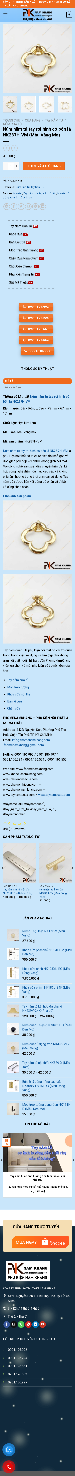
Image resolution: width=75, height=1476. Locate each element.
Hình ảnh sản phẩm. (17, 496)
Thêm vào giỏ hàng (44, 166)
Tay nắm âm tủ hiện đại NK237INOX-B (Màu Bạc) (17, 891)
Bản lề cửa (14, 701)
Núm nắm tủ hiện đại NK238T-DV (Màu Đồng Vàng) (53, 893)
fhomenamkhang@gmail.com (24, 745)
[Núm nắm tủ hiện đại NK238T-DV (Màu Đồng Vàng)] (55, 863)
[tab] (37, 381)
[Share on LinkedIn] (42, 206)
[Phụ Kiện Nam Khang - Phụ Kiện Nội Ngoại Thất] (38, 15)
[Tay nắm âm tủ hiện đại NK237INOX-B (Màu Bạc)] (19, 863)
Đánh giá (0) (13, 387)
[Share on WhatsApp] (6, 206)
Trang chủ (11, 120)
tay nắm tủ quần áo (21, 197)
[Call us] (21, 1324)
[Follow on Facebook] (6, 1324)
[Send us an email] (14, 1324)
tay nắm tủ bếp (47, 193)
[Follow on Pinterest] (28, 1324)
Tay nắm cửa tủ (18, 680)
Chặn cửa (13, 708)
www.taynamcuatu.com (54, 795)
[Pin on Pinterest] (35, 206)
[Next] (65, 58)
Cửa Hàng (32, 120)
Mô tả (9, 381)
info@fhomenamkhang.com (31, 740)
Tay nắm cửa (31, 193)
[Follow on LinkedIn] (35, 1324)
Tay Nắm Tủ (54, 120)
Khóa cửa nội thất (19, 694)
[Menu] (5, 15)
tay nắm (17, 193)
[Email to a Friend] (28, 206)
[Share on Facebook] (14, 206)
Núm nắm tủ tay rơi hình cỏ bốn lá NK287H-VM (35, 451)
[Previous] (9, 58)
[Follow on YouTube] (42, 1324)
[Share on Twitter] (21, 206)
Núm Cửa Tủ (12, 124)
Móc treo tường (18, 687)
